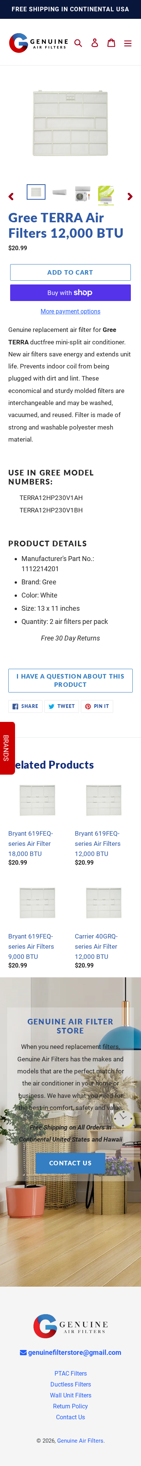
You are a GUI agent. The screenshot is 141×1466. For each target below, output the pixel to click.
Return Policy (70, 1406)
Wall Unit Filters (70, 1395)
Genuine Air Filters (80, 1440)
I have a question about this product (70, 680)
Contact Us (70, 1162)
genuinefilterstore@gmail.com (74, 1352)
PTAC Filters (71, 1373)
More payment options (70, 311)
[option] (36, 192)
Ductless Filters (70, 1384)
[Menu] (128, 42)
